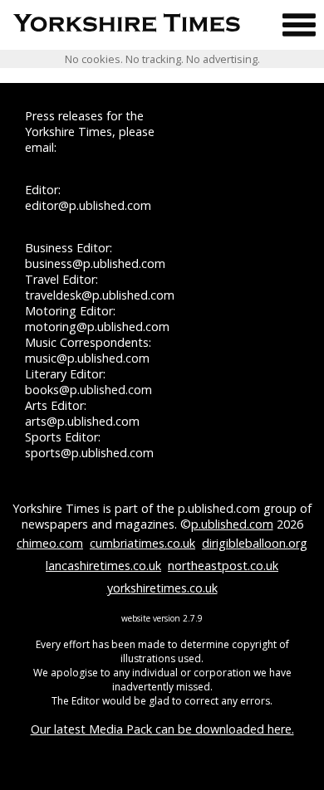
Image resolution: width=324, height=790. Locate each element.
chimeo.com (50, 543)
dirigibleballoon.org (254, 543)
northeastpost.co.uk (223, 565)
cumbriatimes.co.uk (142, 543)
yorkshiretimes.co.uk (162, 588)
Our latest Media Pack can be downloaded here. (162, 729)
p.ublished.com (232, 524)
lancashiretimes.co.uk (103, 565)
